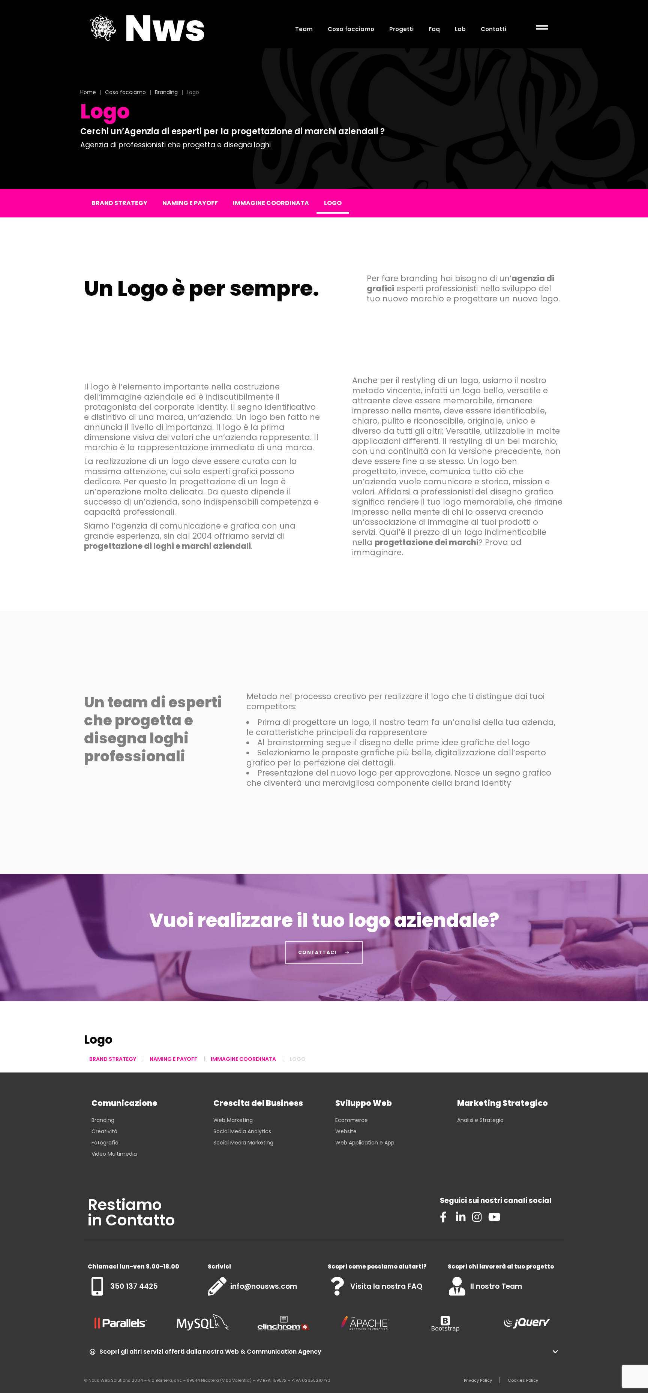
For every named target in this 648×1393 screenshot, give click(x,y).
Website (346, 1131)
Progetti (401, 29)
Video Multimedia (114, 1154)
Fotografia (105, 1142)
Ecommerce (351, 1120)
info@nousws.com (263, 1286)
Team (304, 29)
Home (88, 92)
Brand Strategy (119, 203)
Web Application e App (364, 1142)
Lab (460, 29)
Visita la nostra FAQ (386, 1286)
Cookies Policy (523, 1380)
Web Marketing (233, 1120)
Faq (434, 29)
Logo (333, 203)
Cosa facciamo (351, 29)
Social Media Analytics (242, 1131)
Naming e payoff (190, 203)
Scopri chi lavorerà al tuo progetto (501, 1266)
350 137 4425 (134, 1286)
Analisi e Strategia (480, 1120)
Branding (166, 92)
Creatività (104, 1131)
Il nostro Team (496, 1286)
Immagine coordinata (271, 203)
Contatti (493, 29)
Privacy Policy (478, 1380)
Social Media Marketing (243, 1142)
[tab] (324, 1351)
